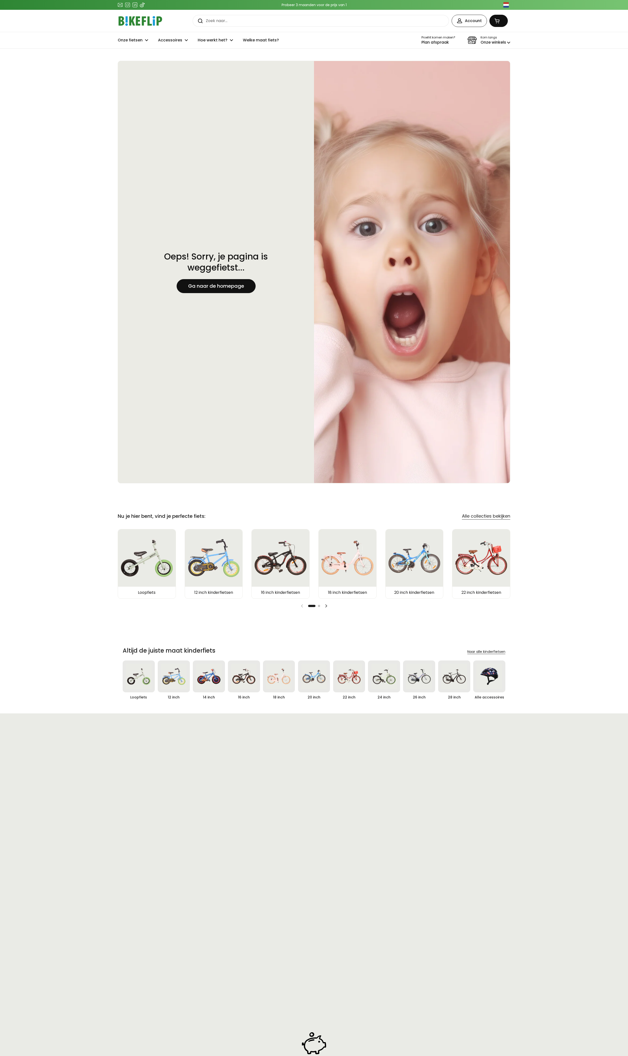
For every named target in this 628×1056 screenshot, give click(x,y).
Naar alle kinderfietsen (486, 651)
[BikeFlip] (140, 21)
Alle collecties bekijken (486, 516)
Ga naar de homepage (216, 286)
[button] (498, 21)
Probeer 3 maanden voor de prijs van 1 (314, 5)
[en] (506, 5)
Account (473, 21)
